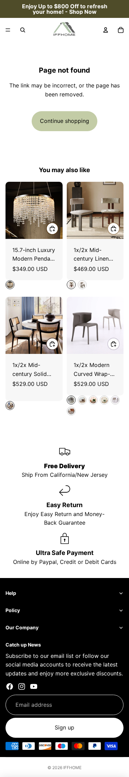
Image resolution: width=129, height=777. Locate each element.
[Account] (105, 30)
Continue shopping (64, 120)
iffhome (72, 767)
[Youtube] (34, 686)
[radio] (10, 284)
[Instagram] (22, 686)
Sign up (64, 727)
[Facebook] (10, 686)
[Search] (22, 30)
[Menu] (8, 30)
